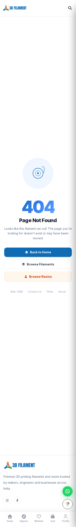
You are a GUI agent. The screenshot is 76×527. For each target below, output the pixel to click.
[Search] (69, 8)
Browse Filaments (40, 264)
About (62, 291)
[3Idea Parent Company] (67, 504)
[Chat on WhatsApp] (67, 491)
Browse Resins (40, 276)
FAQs (50, 291)
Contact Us (35, 291)
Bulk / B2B (17, 291)
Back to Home (40, 252)
